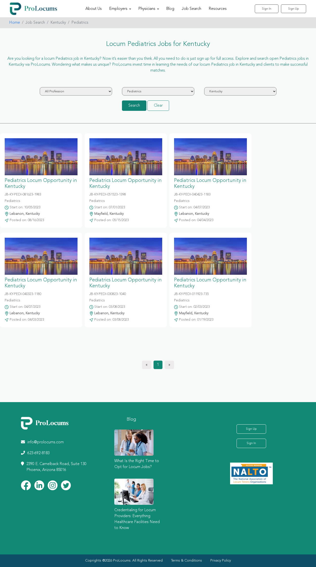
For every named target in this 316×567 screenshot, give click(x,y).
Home (14, 23)
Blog (170, 9)
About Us (93, 9)
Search (134, 106)
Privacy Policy (220, 560)
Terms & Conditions (186, 560)
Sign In (266, 8)
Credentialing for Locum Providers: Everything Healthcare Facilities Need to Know (137, 519)
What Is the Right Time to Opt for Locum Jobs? (136, 464)
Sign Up (293, 8)
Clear (158, 106)
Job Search (191, 9)
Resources (218, 9)
